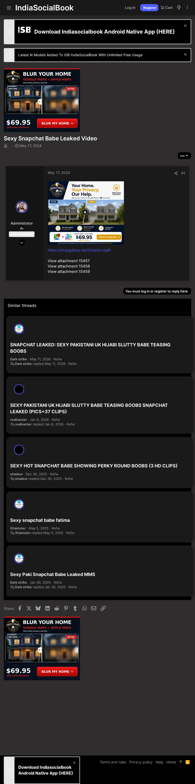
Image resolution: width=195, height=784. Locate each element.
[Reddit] (181, 776)
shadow (16, 474)
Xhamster (18, 528)
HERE (165, 31)
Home (171, 762)
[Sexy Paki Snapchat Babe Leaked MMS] (19, 558)
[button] (9, 7)
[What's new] (179, 7)
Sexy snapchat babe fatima (40, 520)
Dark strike (18, 359)
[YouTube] (189, 776)
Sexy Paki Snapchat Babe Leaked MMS (52, 574)
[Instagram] (173, 776)
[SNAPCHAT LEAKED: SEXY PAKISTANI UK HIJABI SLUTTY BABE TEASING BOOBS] (19, 329)
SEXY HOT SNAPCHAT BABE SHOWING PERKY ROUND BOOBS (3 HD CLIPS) (93, 465)
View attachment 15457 (69, 260)
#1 (183, 173)
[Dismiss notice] (185, 26)
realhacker (18, 420)
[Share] (176, 173)
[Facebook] (166, 776)
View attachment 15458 (69, 266)
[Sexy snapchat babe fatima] (19, 504)
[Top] (180, 762)
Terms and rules (113, 762)
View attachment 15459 (69, 271)
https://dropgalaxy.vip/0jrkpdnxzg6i (79, 250)
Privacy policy (141, 762)
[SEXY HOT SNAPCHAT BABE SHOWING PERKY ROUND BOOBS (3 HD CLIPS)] (19, 450)
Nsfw (58, 359)
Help (159, 762)
